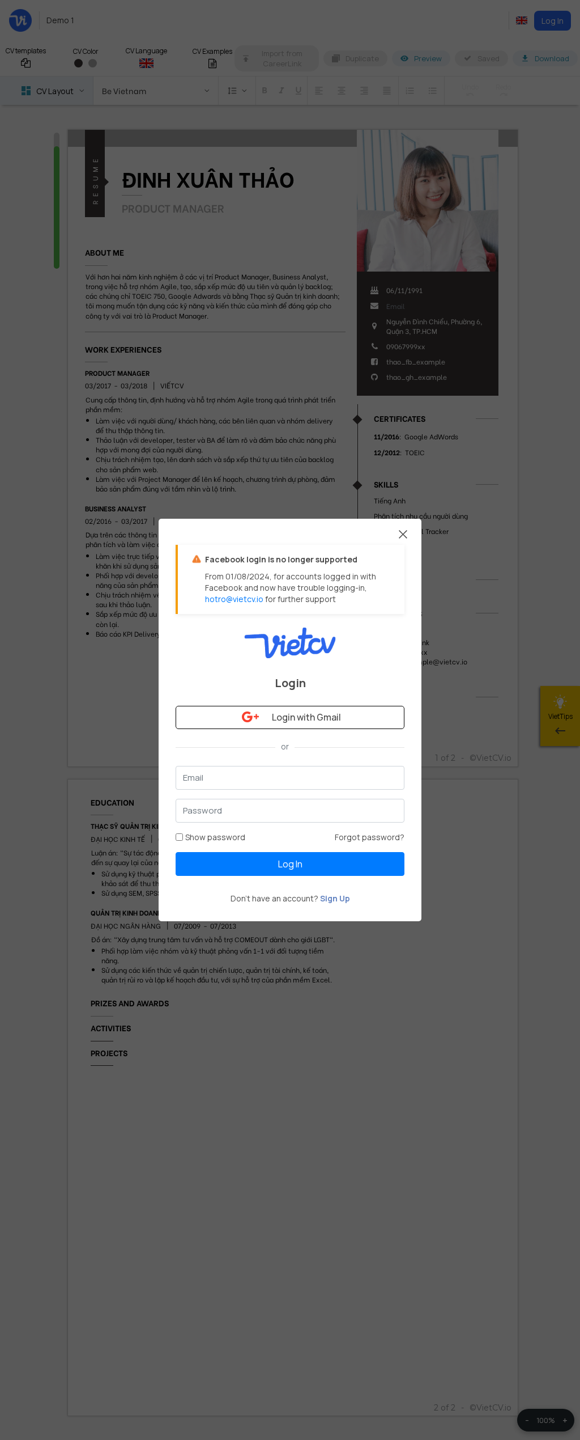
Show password (215, 837)
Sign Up (335, 898)
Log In (290, 864)
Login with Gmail (306, 717)
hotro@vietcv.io (234, 599)
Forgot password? (369, 837)
